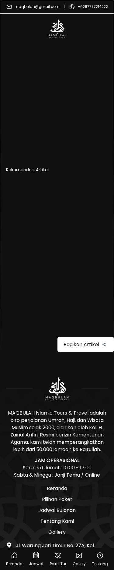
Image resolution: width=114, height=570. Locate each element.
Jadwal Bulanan (57, 510)
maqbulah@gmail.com (37, 6)
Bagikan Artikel (81, 344)
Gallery (57, 532)
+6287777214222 (93, 6)
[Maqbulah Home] (57, 28)
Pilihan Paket (57, 499)
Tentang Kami (57, 521)
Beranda (57, 488)
